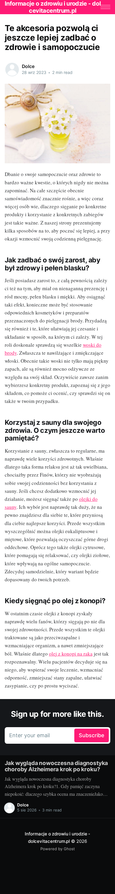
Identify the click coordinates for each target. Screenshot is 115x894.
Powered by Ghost (57, 848)
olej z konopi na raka (71, 653)
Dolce (28, 66)
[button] (105, 7)
